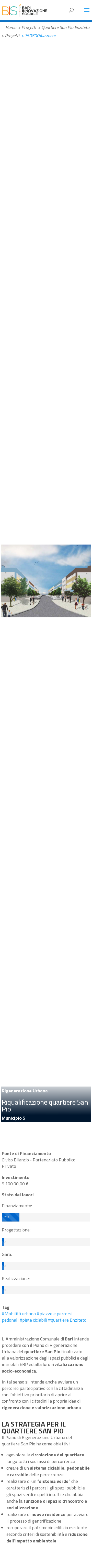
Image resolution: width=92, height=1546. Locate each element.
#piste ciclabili (33, 1320)
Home (10, 27)
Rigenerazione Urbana (25, 1090)
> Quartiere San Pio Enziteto (63, 27)
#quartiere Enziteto (67, 1320)
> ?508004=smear (38, 35)
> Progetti (27, 27)
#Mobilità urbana (19, 1313)
